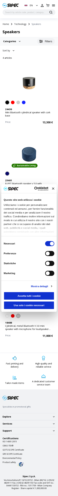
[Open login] (42, 5)
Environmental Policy (12, 458)
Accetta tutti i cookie (29, 296)
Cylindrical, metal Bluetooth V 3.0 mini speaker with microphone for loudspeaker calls (27, 329)
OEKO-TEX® (8, 445)
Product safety (9, 462)
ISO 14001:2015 (10, 441)
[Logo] (11, 5)
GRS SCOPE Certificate (12, 454)
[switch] (49, 253)
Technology (20, 24)
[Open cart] (48, 5)
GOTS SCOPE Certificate (13, 450)
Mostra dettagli (39, 286)
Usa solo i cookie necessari (29, 305)
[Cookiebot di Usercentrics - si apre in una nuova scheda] (35, 189)
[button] (31, 5)
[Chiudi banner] (53, 188)
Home (6, 24)
